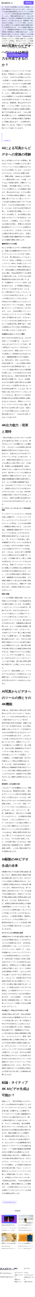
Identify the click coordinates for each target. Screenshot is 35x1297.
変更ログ (17, 1279)
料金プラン (18, 1281)
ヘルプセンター (29, 1275)
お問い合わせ (28, 1281)
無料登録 (29, 3)
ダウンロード (19, 1272)
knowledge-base (10, 1202)
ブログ (26, 1272)
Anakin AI (7, 140)
